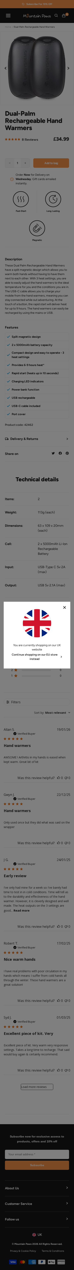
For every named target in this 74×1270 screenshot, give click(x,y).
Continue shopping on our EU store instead (35, 657)
